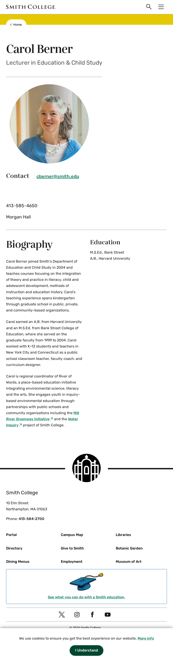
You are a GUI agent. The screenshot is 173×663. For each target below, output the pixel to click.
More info (146, 638)
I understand (86, 650)
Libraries (123, 535)
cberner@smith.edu (57, 176)
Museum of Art (128, 561)
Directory (14, 548)
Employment (71, 561)
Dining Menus (18, 561)
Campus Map (72, 535)
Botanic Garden (129, 548)
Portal (11, 535)
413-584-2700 (31, 519)
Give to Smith (72, 548)
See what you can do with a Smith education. (86, 597)
